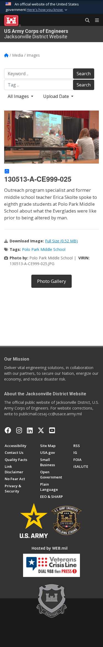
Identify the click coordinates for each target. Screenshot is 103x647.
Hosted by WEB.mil (50, 548)
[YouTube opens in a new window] (52, 430)
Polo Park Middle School (43, 249)
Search (84, 74)
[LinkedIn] (30, 430)
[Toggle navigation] (95, 20)
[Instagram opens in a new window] (19, 430)
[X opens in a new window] (41, 430)
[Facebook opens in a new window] (8, 430)
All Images (19, 96)
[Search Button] (85, 20)
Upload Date (56, 96)
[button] (47, 10)
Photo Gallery (51, 281)
